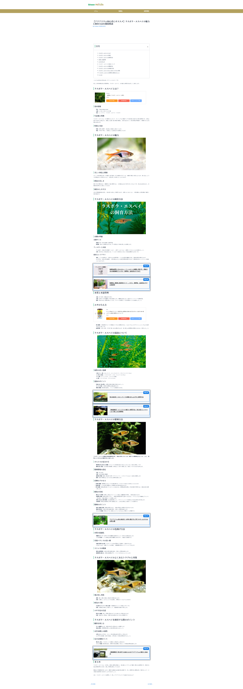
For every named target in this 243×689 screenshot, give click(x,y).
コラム (96, 11)
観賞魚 (120, 11)
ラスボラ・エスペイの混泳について (107, 64)
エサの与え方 (102, 61)
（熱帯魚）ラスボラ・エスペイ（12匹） (115, 95)
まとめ (100, 75)
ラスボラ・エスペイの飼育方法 (106, 57)
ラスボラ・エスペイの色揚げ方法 (106, 68)
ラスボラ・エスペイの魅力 (105, 55)
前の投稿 (92, 684)
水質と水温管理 (102, 59)
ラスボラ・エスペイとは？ (105, 53)
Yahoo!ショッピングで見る (136, 100)
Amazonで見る (112, 100)
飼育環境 (146, 11)
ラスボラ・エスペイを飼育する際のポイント (109, 72)
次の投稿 (150, 684)
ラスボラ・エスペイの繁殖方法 (106, 66)
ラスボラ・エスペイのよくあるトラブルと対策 (109, 70)
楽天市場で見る (124, 100)
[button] (147, 46)
